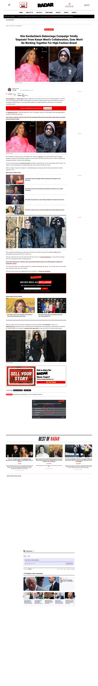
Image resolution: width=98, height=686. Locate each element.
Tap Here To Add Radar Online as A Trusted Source (31, 108)
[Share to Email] (23, 93)
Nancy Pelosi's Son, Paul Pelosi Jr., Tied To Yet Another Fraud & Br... (28, 394)
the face (40, 156)
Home (7, 25)
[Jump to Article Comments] (6, 93)
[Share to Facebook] (10, 93)
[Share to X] (15, 93)
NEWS (21, 12)
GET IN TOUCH (51, 382)
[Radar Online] (46, 5)
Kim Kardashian (18, 25)
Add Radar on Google (23, 95)
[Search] (9, 5)
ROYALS (58, 12)
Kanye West (27, 390)
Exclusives (11, 25)
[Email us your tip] (23, 7)
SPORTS (74, 12)
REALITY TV (29, 12)
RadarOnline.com (10, 326)
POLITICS (39, 12)
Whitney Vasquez (15, 88)
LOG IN (87, 5)
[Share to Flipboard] (19, 93)
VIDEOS (66, 12)
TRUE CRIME (48, 12)
